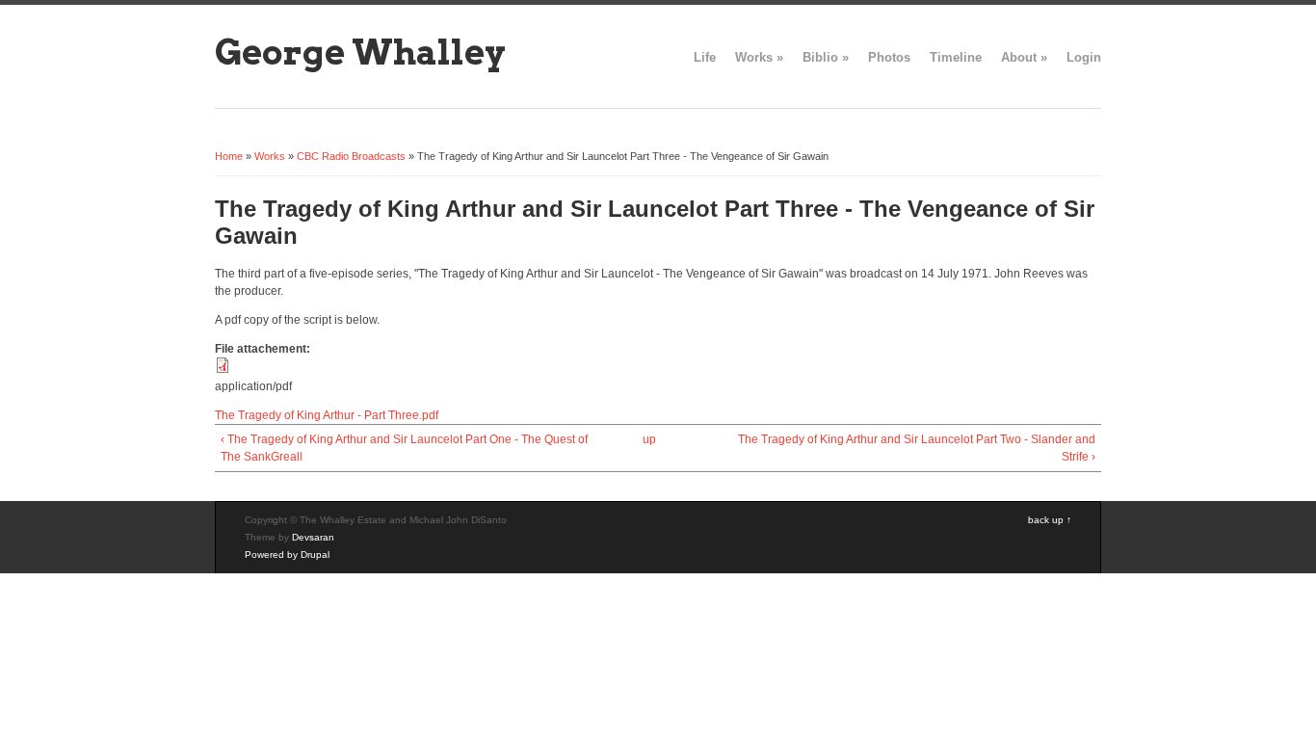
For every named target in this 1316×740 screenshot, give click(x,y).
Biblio (826, 57)
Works (759, 57)
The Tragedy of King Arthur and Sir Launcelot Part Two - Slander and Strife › (916, 448)
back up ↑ (1049, 520)
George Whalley (360, 52)
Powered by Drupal (287, 554)
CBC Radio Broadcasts (351, 156)
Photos (889, 57)
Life (705, 57)
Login (1083, 57)
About (1024, 57)
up (649, 439)
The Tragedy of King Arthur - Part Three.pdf (326, 415)
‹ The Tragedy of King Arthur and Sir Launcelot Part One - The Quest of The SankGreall (404, 448)
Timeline (956, 57)
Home (229, 156)
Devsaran (313, 537)
